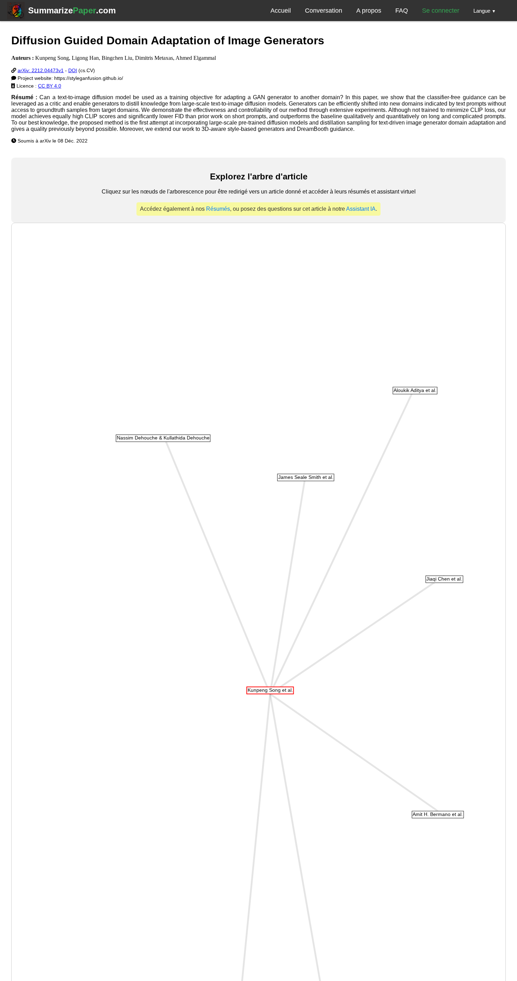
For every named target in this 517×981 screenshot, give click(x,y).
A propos (368, 10)
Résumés (218, 209)
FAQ (401, 10)
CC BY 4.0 (49, 86)
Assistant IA (361, 209)
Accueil (280, 10)
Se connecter (440, 10)
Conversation (323, 10)
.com (72, 10)
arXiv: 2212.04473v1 (41, 70)
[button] (484, 10)
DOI (72, 70)
